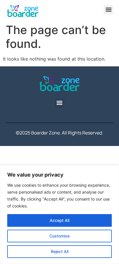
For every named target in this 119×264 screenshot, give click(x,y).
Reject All (59, 251)
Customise (59, 235)
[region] (59, 214)
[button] (108, 9)
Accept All (59, 220)
